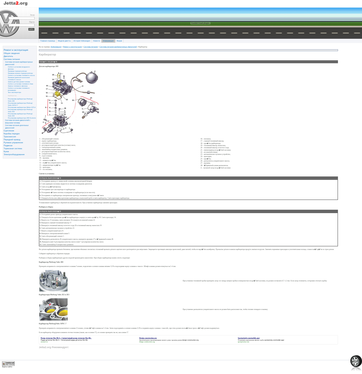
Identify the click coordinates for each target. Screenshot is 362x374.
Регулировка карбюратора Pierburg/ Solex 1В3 (18, 100)
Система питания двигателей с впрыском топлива (17, 121)
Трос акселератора (12, 92)
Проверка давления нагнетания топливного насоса (17, 78)
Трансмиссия (10, 136)
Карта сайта (7, 367)
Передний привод (12, 139)
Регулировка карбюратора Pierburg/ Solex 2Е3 (18, 110)
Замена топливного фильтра (16, 86)
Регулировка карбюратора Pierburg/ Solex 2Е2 (18, 115)
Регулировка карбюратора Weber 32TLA (20, 107)
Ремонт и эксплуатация (16, 49)
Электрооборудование (14, 154)
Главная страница (47, 40)
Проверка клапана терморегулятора (18, 73)
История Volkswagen (81, 40)
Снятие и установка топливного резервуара (17, 89)
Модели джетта (63, 40)
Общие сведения (12, 53)
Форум (118, 40)
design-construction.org (190, 340)
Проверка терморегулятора (15, 71)
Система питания (12, 59)
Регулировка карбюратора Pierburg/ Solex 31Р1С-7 (18, 104)
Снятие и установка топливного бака (18, 84)
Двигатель (8, 56)
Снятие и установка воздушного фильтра (17, 68)
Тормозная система (13, 148)
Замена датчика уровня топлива (17, 81)
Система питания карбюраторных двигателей (18, 63)
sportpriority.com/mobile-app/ (274, 340)
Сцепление (9, 130)
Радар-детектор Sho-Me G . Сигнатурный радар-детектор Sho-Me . (65, 340)
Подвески (8, 145)
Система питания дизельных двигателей (16, 126)
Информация (107, 40)
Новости (96, 40)
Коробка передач (12, 133)
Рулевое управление (13, 142)
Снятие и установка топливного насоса (19, 75)
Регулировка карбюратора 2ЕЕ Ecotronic (20, 118)
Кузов (6, 151)
